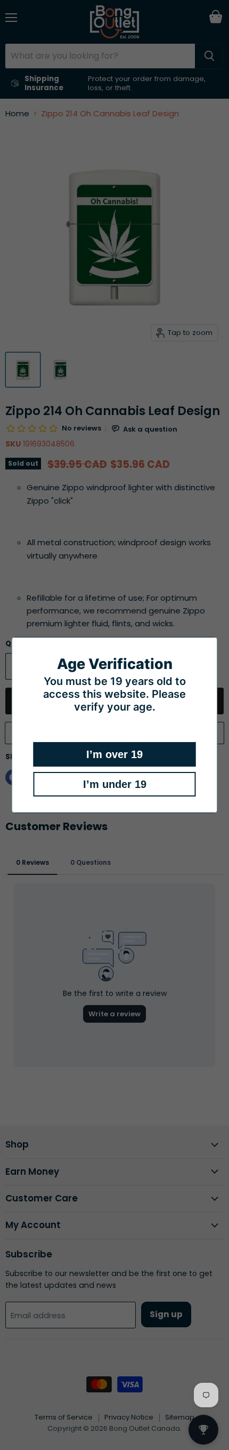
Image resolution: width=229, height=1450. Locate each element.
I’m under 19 (114, 784)
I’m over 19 (114, 754)
